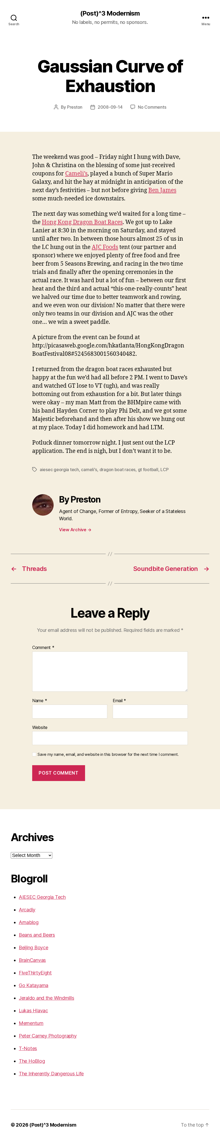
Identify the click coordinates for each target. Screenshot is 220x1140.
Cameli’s (76, 173)
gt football (148, 469)
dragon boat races (117, 469)
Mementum (31, 1023)
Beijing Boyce (33, 947)
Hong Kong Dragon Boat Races (82, 222)
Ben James (162, 190)
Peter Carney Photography (48, 1036)
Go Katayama (33, 985)
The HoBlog (32, 1061)
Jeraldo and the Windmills (46, 998)
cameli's (89, 469)
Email (119, 700)
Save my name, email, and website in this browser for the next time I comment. (108, 754)
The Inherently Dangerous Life (51, 1073)
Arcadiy (27, 909)
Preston (74, 107)
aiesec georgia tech (59, 469)
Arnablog (29, 922)
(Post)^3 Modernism (110, 13)
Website (39, 727)
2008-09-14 (110, 107)
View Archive (75, 529)
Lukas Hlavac (33, 1010)
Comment (43, 647)
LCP (164, 469)
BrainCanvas (32, 960)
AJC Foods (105, 247)
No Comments (152, 107)
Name (39, 700)
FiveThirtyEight (35, 973)
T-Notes (28, 1048)
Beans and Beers (37, 935)
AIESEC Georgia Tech (42, 897)
